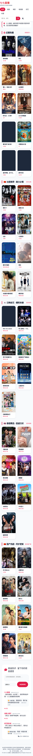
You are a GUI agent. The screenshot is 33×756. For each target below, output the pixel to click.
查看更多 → (28, 32)
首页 (2, 9)
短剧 (8, 9)
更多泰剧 (28, 423)
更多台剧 (28, 182)
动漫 (2, 13)
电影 (14, 9)
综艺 (27, 9)
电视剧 (21, 9)
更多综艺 (28, 302)
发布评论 (23, 684)
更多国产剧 (28, 544)
